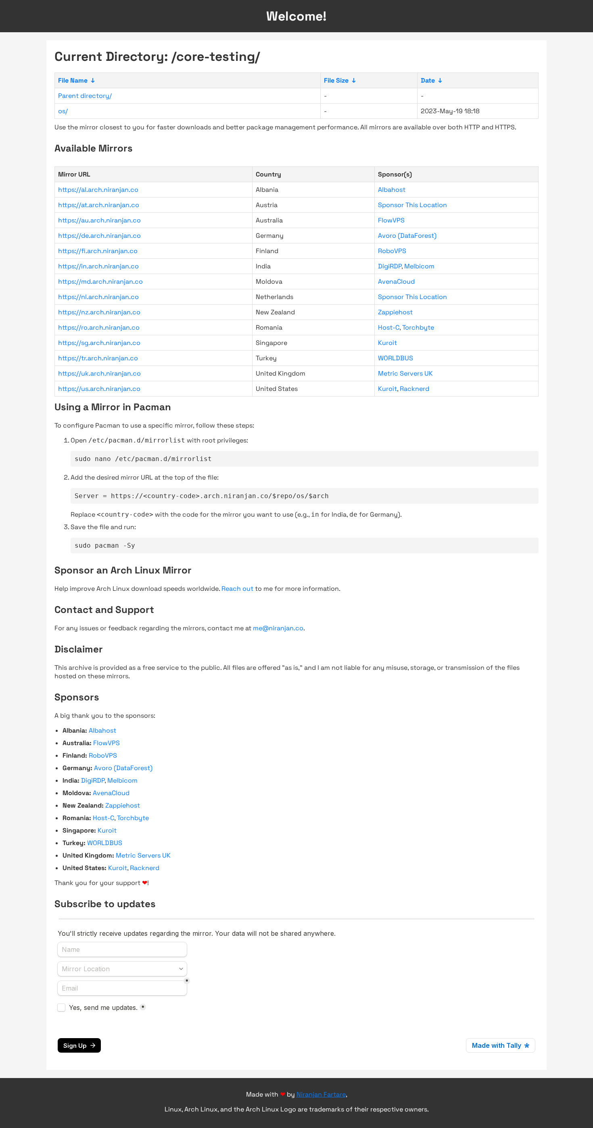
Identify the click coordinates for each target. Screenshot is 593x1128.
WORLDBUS (395, 358)
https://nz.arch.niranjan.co (99, 312)
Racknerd (414, 388)
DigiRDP (389, 266)
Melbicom (419, 266)
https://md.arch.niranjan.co (100, 281)
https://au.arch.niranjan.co (99, 220)
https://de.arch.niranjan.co (99, 235)
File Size (336, 80)
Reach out (237, 588)
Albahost (391, 189)
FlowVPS (391, 220)
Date (428, 80)
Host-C (388, 327)
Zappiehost (395, 312)
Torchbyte (418, 327)
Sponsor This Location (412, 205)
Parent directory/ (85, 95)
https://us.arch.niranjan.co (99, 388)
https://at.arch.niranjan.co (98, 205)
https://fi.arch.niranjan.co (98, 251)
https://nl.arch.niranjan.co (98, 297)
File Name (73, 80)
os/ (63, 111)
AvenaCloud (396, 281)
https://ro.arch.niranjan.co (99, 327)
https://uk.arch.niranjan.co (99, 373)
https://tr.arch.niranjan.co (98, 358)
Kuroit (387, 343)
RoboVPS (392, 251)
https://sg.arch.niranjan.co (99, 343)
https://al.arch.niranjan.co (98, 189)
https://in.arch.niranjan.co (98, 266)
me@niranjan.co (278, 628)
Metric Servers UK (405, 373)
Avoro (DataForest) (407, 235)
